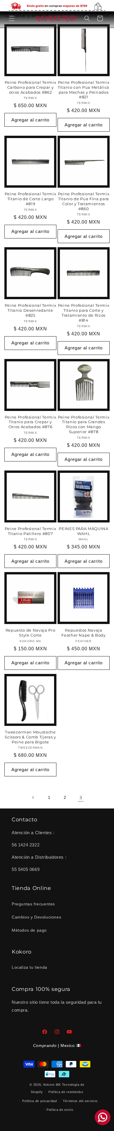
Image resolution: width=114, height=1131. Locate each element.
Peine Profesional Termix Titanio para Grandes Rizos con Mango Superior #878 (84, 424)
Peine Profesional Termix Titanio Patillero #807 (30, 531)
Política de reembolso (66, 1092)
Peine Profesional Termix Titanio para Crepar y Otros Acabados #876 (30, 422)
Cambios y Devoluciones (36, 917)
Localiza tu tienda (29, 967)
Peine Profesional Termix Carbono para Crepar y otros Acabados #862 (30, 87)
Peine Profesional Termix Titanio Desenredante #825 (30, 310)
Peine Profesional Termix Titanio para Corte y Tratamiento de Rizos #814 (84, 312)
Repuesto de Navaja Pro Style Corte (31, 632)
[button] (11, 18)
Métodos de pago (29, 930)
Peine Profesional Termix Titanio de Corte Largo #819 (30, 198)
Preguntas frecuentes (33, 904)
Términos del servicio (80, 1101)
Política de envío (59, 1109)
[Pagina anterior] (33, 797)
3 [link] (81, 797)
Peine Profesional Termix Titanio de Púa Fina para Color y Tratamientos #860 (84, 201)
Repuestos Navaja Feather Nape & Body (83, 632)
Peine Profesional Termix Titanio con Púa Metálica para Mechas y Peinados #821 (84, 89)
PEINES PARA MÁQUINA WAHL (83, 531)
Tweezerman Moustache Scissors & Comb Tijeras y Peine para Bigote (30, 737)
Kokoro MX (52, 1084)
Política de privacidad (39, 1101)
